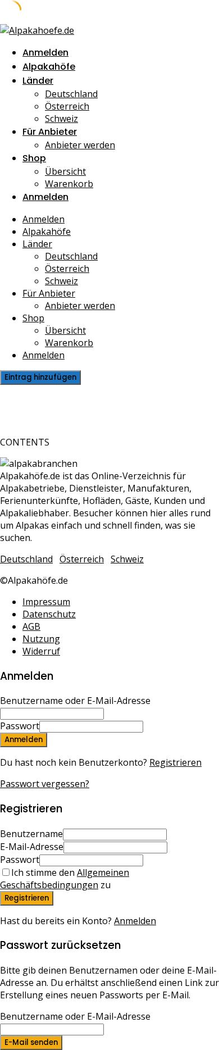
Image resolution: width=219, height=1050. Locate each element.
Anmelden (135, 921)
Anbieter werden (80, 145)
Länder (37, 80)
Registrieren (175, 762)
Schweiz (61, 118)
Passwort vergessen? (44, 784)
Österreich (67, 106)
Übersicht (65, 171)
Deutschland (71, 94)
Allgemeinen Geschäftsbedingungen (64, 878)
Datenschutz (49, 614)
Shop (34, 158)
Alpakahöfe (48, 66)
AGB (31, 626)
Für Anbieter (49, 131)
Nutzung (41, 639)
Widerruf (41, 651)
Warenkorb (69, 184)
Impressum (46, 602)
